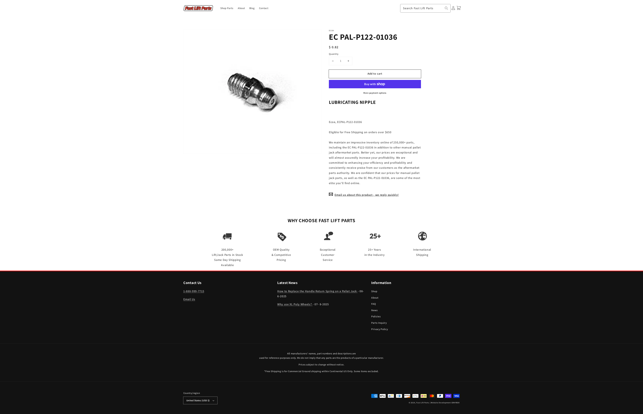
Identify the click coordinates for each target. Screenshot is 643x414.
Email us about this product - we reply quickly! (367, 195)
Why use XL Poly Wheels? (295, 304)
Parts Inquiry (379, 322)
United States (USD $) (198, 400)
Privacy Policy (379, 329)
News (374, 310)
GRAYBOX (455, 402)
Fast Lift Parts (422, 402)
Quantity (334, 53)
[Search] (446, 8)
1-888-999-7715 (193, 291)
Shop (374, 291)
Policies (376, 316)
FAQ (373, 303)
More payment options (374, 92)
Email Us (189, 299)
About (374, 297)
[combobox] (425, 8)
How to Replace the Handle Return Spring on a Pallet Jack (317, 291)
